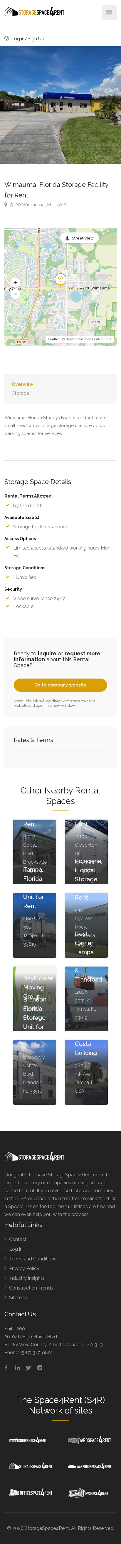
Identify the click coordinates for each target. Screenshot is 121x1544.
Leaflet (54, 339)
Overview (22, 384)
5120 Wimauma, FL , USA (38, 204)
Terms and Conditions (32, 1259)
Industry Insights (27, 1278)
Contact (18, 1239)
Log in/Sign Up (27, 38)
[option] (60, 105)
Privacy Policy (24, 1268)
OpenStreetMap (78, 339)
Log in (16, 1249)
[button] (15, 283)
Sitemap (18, 1297)
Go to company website (60, 685)
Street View (83, 238)
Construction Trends (31, 1288)
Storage (20, 393)
